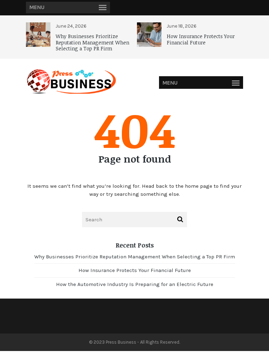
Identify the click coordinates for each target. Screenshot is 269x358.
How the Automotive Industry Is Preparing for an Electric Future (134, 284)
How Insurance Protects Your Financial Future (201, 39)
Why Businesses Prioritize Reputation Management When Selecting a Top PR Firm (92, 42)
